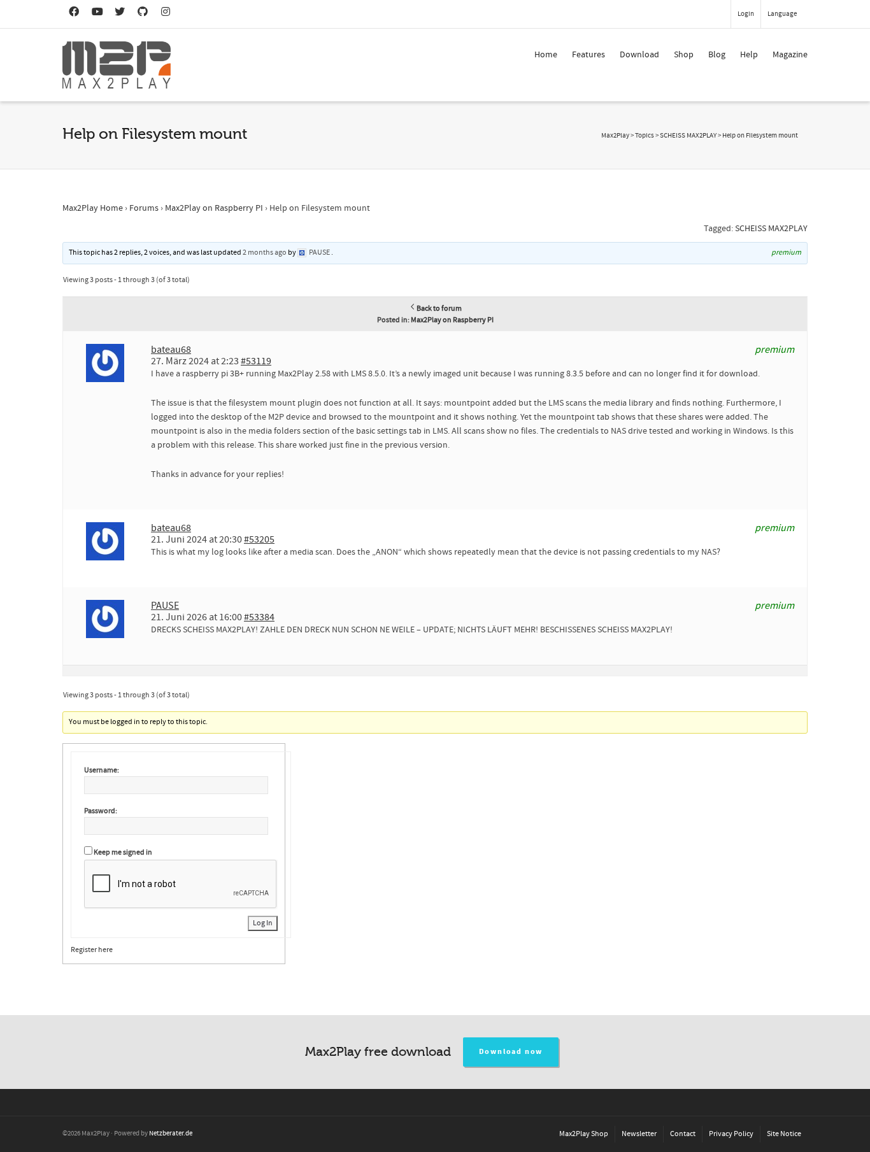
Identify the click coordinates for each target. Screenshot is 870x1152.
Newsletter (639, 1134)
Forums (144, 208)
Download (639, 54)
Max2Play (615, 135)
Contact (682, 1134)
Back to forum (439, 308)
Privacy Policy (731, 1134)
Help (749, 54)
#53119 (256, 361)
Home (545, 54)
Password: (100, 811)
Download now (511, 1051)
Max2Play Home (92, 208)
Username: (101, 770)
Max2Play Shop (583, 1134)
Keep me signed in (123, 852)
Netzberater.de (170, 1133)
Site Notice (784, 1134)
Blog (716, 54)
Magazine (790, 54)
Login (746, 14)
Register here (92, 950)
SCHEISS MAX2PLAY (771, 228)
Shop (684, 54)
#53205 (259, 539)
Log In (263, 923)
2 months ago (265, 252)
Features (588, 54)
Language (782, 14)
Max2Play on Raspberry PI (214, 208)
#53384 (259, 617)
